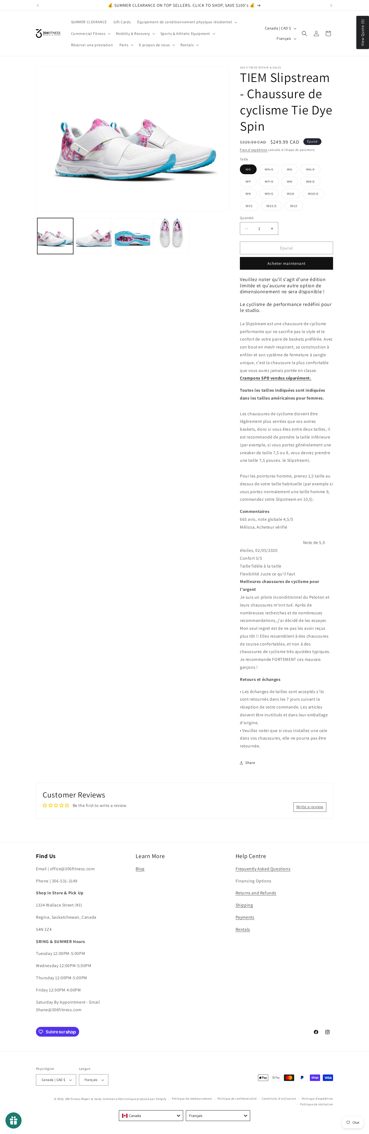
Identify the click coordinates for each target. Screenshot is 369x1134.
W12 (296, 207)
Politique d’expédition (317, 1098)
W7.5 (272, 182)
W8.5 (313, 182)
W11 (252, 207)
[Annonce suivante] (331, 5)
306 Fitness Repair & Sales (83, 1099)
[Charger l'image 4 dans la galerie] (171, 236)
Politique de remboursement (192, 1098)
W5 (251, 170)
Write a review (309, 807)
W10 (293, 195)
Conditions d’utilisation (279, 1098)
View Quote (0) (362, 32)
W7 (251, 182)
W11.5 (274, 207)
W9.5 (272, 195)
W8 (292, 182)
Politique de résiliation (316, 1104)
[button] (186, 22)
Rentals (243, 929)
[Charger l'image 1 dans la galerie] (55, 236)
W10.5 (316, 195)
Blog (140, 869)
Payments (245, 917)
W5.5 (272, 170)
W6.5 (313, 170)
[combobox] (151, 1115)
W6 (292, 170)
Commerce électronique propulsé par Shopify (134, 1099)
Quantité (246, 218)
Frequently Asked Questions (263, 869)
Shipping (244, 905)
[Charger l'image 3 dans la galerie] (132, 236)
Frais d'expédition (254, 150)
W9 (251, 195)
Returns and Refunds (256, 893)
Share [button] (250, 762)
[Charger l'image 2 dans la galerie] (94, 236)
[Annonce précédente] (38, 5)
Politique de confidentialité (237, 1098)
